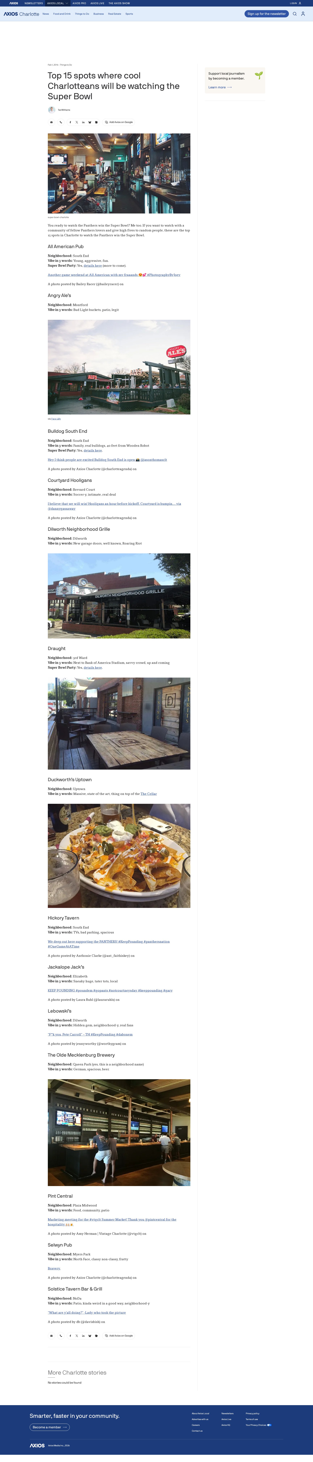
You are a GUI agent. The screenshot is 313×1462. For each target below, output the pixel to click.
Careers (196, 1425)
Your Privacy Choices (256, 1425)
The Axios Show (119, 3)
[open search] (295, 14)
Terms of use (252, 1419)
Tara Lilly (56, 419)
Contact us (197, 1431)
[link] (51, 122)
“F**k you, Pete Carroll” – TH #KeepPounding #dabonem (90, 1034)
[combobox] (58, 3)
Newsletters (34, 3)
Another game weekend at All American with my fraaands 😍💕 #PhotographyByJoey (114, 275)
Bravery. (54, 1268)
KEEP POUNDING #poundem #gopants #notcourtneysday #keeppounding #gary (110, 990)
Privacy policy (252, 1413)
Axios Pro (79, 3)
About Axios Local (200, 1413)
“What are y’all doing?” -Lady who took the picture (87, 1312)
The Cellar (149, 794)
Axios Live (97, 3)
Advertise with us (200, 1419)
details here (93, 265)
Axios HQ (226, 1425)
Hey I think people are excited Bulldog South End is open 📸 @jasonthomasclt (107, 460)
